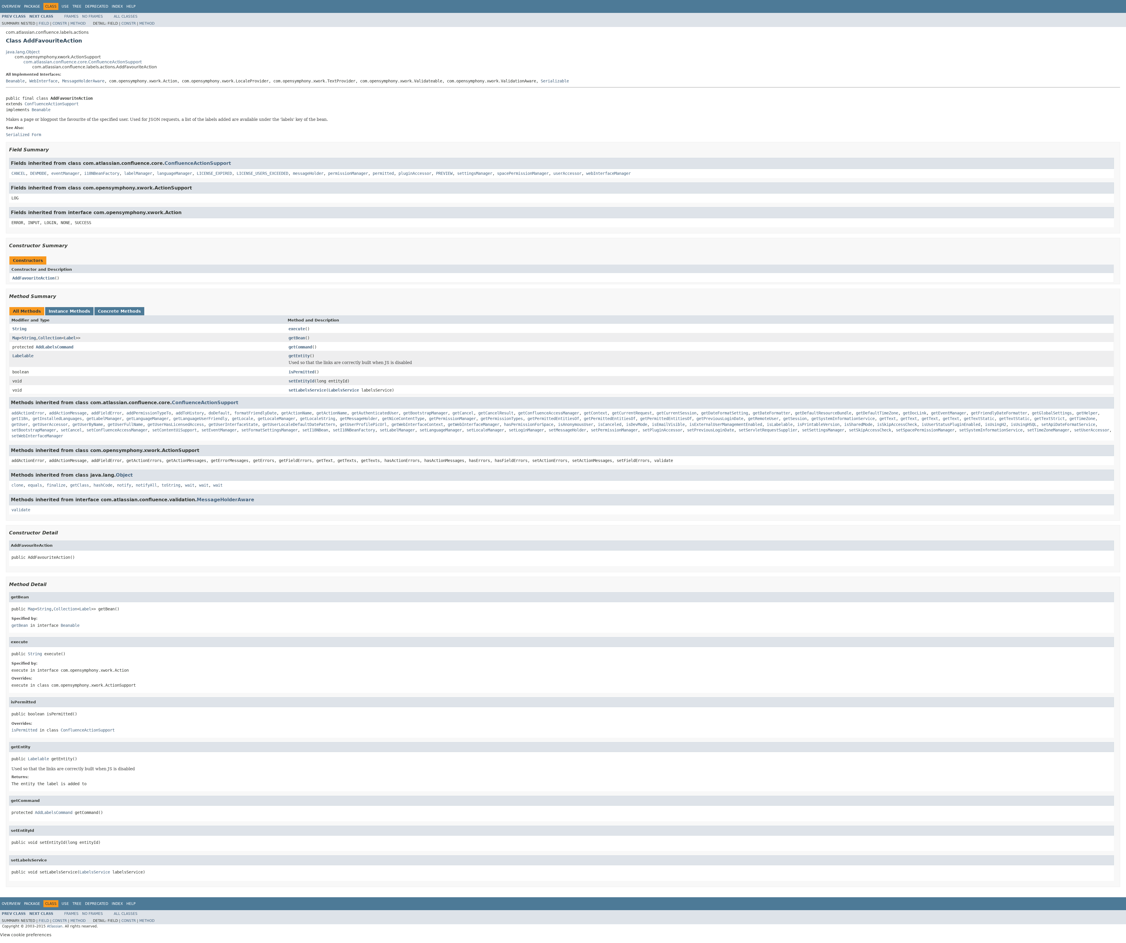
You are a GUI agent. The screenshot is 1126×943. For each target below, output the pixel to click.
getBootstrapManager (425, 413)
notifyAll (146, 485)
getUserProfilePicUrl (363, 424)
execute (297, 328)
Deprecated (96, 6)
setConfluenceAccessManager (117, 430)
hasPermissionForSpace (528, 424)
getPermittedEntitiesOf (553, 418)
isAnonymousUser (575, 424)
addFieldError (106, 413)
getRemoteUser (763, 418)
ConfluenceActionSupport (52, 103)
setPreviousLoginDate (710, 430)
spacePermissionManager (523, 173)
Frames (71, 16)
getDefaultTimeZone (877, 413)
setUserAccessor (1091, 430)
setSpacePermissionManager (925, 430)
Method (78, 23)
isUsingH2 (995, 424)
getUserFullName (125, 424)
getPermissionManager (452, 418)
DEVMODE (38, 173)
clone (17, 485)
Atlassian (54, 926)
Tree (77, 6)
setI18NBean (315, 430)
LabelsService (343, 390)
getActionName (296, 413)
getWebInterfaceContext (417, 424)
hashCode (103, 485)
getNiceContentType (403, 418)
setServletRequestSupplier (768, 430)
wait (189, 485)
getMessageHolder (358, 418)
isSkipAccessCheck (897, 424)
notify (124, 485)
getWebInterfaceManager (473, 424)
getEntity (299, 355)
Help (130, 6)
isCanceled (609, 424)
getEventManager (948, 413)
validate (20, 509)
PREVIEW (444, 173)
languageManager (174, 173)
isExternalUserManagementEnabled (725, 424)
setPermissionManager (614, 430)
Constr (59, 23)
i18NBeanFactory (101, 173)
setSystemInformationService (990, 430)
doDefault (219, 413)
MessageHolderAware (83, 81)
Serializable (555, 81)
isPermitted (301, 372)
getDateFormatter (771, 413)
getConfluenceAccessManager (548, 413)
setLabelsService (307, 390)
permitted (383, 173)
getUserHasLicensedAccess (175, 424)
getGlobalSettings (1052, 413)
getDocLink (914, 413)
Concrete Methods (119, 311)
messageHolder (308, 173)
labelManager (138, 173)
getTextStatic (979, 418)
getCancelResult (495, 413)
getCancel (463, 413)
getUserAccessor (50, 424)
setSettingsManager (823, 430)
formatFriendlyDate (255, 413)
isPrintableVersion (818, 424)
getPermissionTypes (502, 418)
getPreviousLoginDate (719, 418)
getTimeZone (1082, 418)
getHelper (1087, 413)
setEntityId (301, 381)
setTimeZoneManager (1048, 430)
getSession (795, 418)
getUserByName (87, 424)
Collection (50, 338)
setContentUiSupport (174, 430)
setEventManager (219, 430)
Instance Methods (69, 311)
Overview (11, 6)
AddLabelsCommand (54, 347)
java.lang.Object (23, 52)
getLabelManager (104, 418)
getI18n (19, 418)
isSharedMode (858, 424)
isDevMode (636, 424)
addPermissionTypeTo (148, 413)
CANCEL (18, 173)
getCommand (300, 347)
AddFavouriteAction (33, 278)
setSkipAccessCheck (870, 430)
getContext (595, 413)
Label (70, 338)
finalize (56, 485)
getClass (79, 485)
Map (15, 338)
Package (32, 6)
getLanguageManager (147, 418)
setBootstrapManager (33, 430)
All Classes (126, 16)
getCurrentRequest (632, 413)
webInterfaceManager (608, 173)
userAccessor (567, 173)
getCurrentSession (676, 413)
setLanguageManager (441, 430)
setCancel (71, 430)
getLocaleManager (276, 418)
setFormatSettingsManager (269, 430)
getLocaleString (317, 418)
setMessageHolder (567, 430)
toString (171, 485)
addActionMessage (68, 413)
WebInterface (43, 81)
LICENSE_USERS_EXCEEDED (262, 173)
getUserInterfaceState (233, 424)
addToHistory (190, 413)
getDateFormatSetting (724, 413)
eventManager (65, 173)
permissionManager (348, 173)
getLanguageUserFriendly (200, 418)
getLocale (242, 418)
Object (124, 475)
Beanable (15, 81)
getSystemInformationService (843, 418)
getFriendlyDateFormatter (999, 413)
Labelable (22, 355)
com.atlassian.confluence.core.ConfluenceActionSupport (82, 62)
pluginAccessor (414, 173)
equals (35, 485)
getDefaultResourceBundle (823, 413)
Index (117, 6)
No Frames (92, 16)
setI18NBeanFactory (354, 430)
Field (44, 23)
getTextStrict (1049, 418)
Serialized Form (23, 134)
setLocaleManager (485, 430)
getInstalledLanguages (57, 418)
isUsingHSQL (1024, 424)
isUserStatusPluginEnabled (951, 424)
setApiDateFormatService (1068, 424)
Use (65, 6)
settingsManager (474, 173)
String (19, 328)
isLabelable (780, 424)
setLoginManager (526, 430)
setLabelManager (397, 430)
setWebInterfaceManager (37, 436)
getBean (297, 338)
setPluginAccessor (662, 430)
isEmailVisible (668, 424)
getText (887, 418)
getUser (19, 424)
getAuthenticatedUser (375, 413)
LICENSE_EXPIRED (214, 173)
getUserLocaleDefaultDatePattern (298, 424)
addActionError (27, 413)
